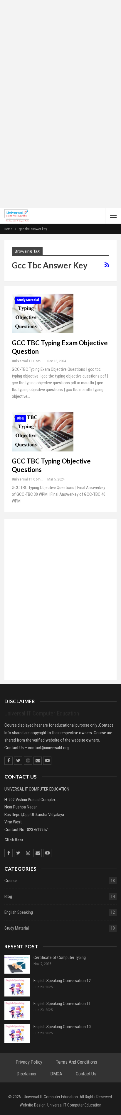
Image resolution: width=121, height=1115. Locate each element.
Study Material (28, 300)
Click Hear (13, 839)
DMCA (56, 1074)
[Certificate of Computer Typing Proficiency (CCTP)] (17, 964)
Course (10, 880)
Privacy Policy (29, 1062)
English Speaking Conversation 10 (62, 1026)
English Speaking (18, 912)
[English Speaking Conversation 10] (17, 1033)
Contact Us (86, 1074)
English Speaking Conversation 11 (62, 1003)
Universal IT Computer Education (74, 1105)
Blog (20, 418)
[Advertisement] (60, 71)
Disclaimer (26, 1074)
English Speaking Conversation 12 (62, 980)
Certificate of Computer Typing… (60, 957)
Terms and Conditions (76, 1062)
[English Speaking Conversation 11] (17, 1010)
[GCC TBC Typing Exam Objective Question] (42, 313)
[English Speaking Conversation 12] (17, 987)
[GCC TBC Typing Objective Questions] (42, 431)
